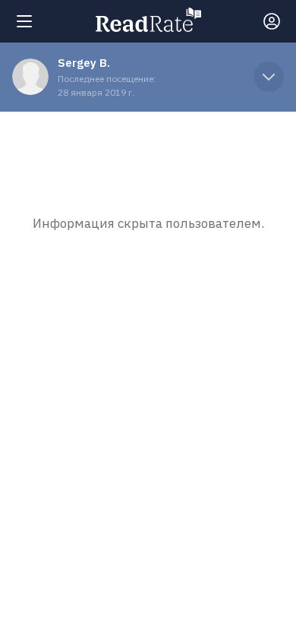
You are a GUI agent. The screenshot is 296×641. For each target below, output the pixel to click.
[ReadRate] (148, 20)
